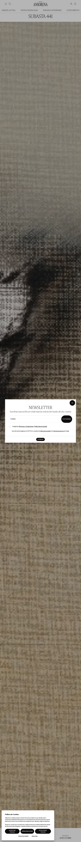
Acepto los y (29, 426)
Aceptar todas (12, 831)
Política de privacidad (40, 426)
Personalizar (27, 831)
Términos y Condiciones (26, 426)
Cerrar (40, 439)
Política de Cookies (23, 836)
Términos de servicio (58, 431)
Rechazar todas (43, 831)
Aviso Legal (35, 836)
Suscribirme (66, 419)
